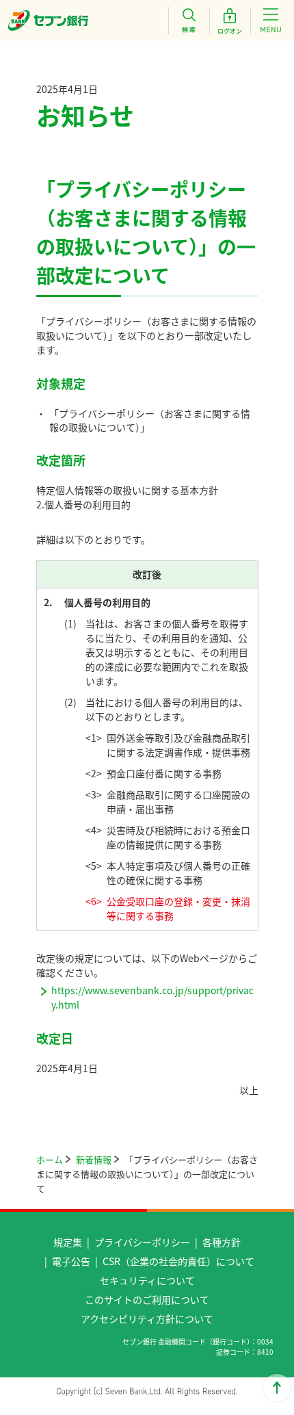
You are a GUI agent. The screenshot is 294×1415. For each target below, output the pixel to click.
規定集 (67, 1242)
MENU (270, 20)
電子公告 (71, 1261)
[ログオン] (229, 20)
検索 (188, 20)
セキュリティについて (147, 1280)
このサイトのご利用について (147, 1299)
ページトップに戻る (277, 1387)
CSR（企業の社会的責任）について (178, 1261)
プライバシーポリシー (142, 1242)
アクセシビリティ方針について (147, 1318)
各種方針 (221, 1242)
